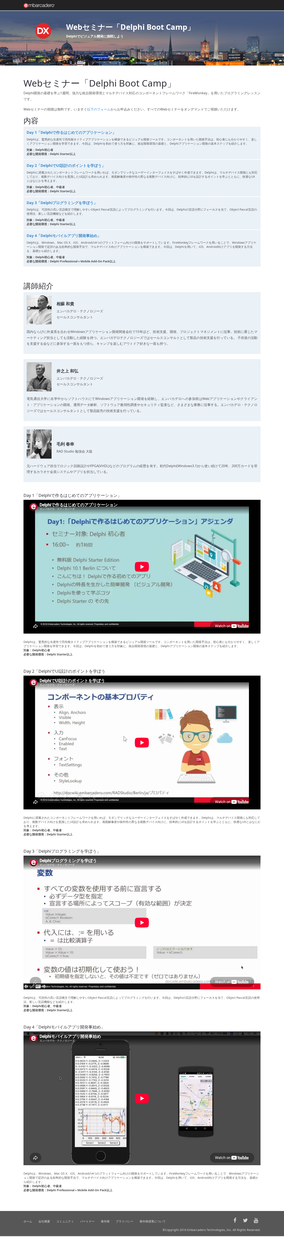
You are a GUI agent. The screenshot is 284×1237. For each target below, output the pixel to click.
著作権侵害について (153, 1221)
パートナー (87, 1221)
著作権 (105, 1221)
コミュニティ (65, 1221)
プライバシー (124, 1221)
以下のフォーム (98, 109)
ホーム (27, 1221)
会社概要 (44, 1221)
